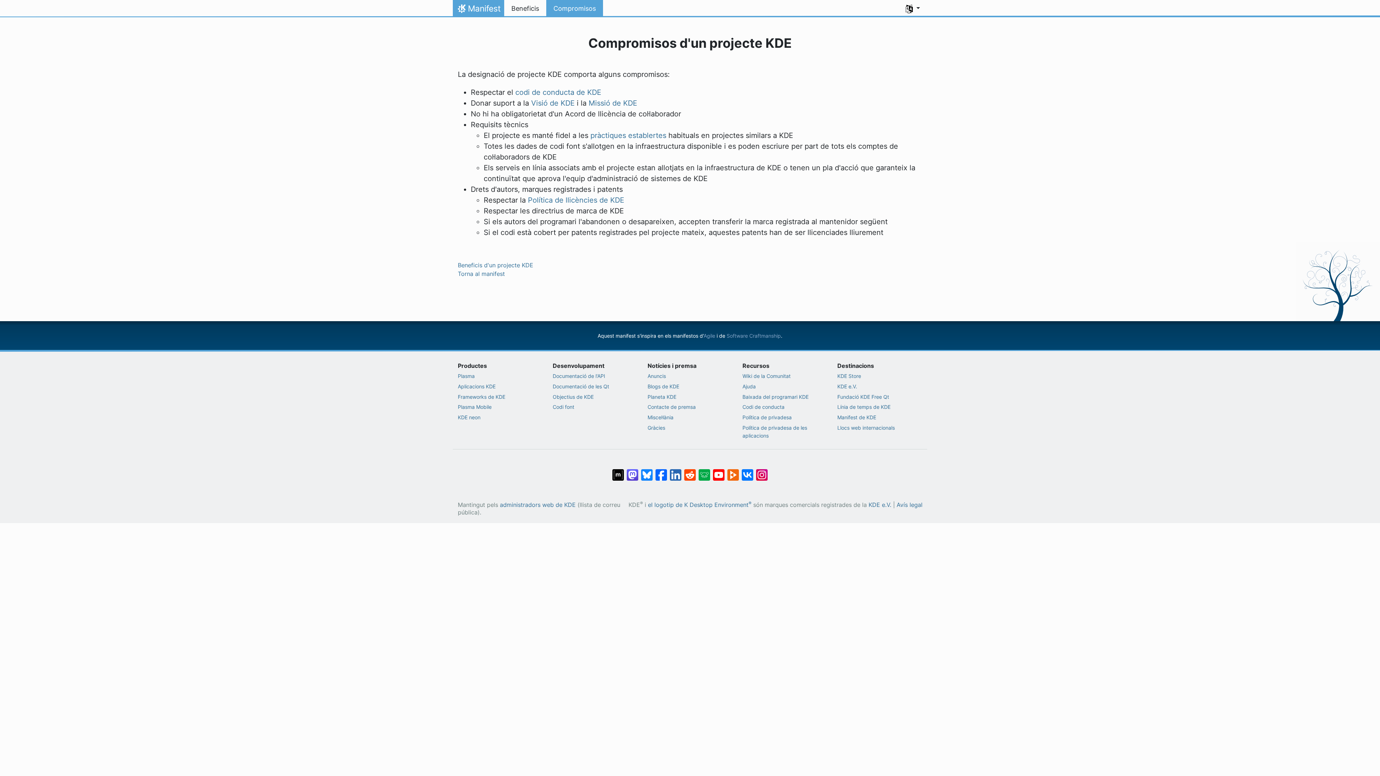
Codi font (563, 407)
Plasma (466, 376)
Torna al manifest (481, 273)
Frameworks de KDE (481, 397)
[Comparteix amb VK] (747, 471)
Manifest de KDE (856, 417)
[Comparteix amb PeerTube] (733, 471)
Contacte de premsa (672, 407)
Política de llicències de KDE (576, 200)
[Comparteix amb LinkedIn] (675, 471)
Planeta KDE (662, 397)
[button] (912, 8)
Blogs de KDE (663, 386)
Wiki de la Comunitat (766, 376)
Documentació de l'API (579, 376)
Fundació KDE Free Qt (863, 397)
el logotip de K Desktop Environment (699, 505)
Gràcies (656, 428)
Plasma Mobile (475, 407)
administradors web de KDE (538, 505)
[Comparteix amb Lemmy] (704, 471)
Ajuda (749, 386)
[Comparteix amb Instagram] (762, 471)
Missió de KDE (613, 103)
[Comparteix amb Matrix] (618, 471)
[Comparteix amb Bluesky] (647, 471)
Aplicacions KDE (477, 386)
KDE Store (849, 376)
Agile (709, 336)
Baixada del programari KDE (775, 397)
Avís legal (910, 505)
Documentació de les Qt (581, 386)
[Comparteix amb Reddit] (690, 471)
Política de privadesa (767, 417)
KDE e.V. (847, 386)
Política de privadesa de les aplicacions (774, 432)
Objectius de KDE (573, 397)
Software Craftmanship (754, 336)
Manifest (478, 10)
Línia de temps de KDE (864, 407)
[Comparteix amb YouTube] (718, 471)
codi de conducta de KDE (558, 92)
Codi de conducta (763, 407)
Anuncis (657, 376)
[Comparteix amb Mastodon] (632, 471)
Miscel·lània (660, 417)
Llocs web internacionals (866, 428)
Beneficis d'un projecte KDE (495, 265)
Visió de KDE (553, 103)
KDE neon (469, 417)
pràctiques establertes (628, 135)
